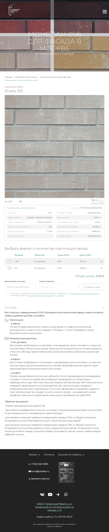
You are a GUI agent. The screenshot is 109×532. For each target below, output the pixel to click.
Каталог (33, 454)
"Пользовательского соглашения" (40, 295)
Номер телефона (46, 281)
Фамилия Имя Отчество (15, 281)
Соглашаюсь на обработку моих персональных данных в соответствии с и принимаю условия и (55, 294)
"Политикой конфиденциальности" (84, 293)
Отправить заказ (91, 287)
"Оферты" (61, 295)
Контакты (49, 454)
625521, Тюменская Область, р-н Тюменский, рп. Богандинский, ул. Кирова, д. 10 (54, 507)
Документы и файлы (69, 454)
